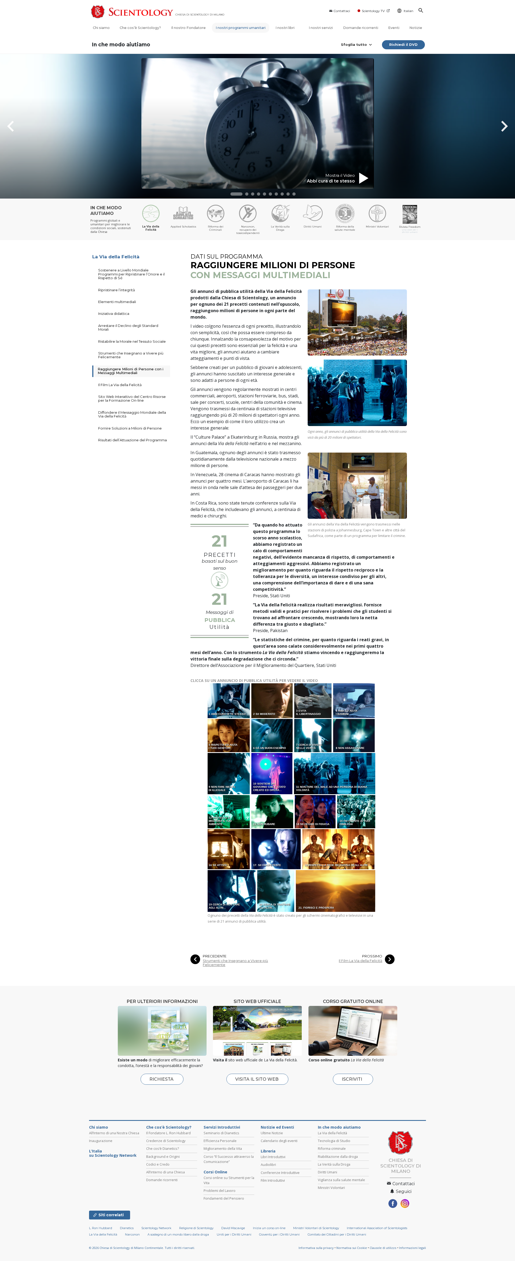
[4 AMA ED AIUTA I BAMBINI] (354, 700)
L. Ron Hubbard (100, 1228)
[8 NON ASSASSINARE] (354, 735)
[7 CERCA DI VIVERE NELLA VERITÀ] (313, 735)
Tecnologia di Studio (334, 1140)
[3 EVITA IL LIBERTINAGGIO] (313, 700)
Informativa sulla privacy (316, 1248)
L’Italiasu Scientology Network (113, 1153)
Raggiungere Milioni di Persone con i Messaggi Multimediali (130, 371)
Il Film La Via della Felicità (360, 961)
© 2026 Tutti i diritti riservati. (142, 1248)
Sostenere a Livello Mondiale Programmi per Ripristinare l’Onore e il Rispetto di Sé (131, 274)
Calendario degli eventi (279, 1140)
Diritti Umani (327, 1172)
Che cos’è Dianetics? (162, 1148)
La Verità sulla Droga (334, 1164)
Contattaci (341, 11)
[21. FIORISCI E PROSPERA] (336, 890)
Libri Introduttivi (273, 1156)
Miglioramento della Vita (223, 1148)
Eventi (393, 28)
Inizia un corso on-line (269, 1228)
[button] (236, 194)
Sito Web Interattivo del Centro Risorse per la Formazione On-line (132, 398)
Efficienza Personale (220, 1140)
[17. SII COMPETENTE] (276, 849)
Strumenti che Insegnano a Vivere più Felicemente (235, 963)
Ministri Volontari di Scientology (316, 1228)
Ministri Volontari (331, 1187)
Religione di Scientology (196, 1228)
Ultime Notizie (272, 1133)
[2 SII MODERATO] (272, 700)
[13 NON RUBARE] (272, 811)
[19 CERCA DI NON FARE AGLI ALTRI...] (232, 890)
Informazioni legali (412, 1248)
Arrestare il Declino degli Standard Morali (128, 327)
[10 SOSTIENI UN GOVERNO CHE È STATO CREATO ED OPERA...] (272, 773)
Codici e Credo (158, 1164)
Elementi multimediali (117, 302)
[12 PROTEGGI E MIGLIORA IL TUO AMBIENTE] (229, 811)
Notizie (415, 28)
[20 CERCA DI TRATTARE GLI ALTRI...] (276, 890)
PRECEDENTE (214, 956)
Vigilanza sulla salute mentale (341, 1179)
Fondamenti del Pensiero (224, 1198)
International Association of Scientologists (377, 1228)
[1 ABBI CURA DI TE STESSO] (229, 700)
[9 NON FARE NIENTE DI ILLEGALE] (229, 773)
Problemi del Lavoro (220, 1190)
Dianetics (127, 1228)
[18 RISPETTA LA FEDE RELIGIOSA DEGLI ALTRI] (338, 849)
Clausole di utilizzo (383, 1248)
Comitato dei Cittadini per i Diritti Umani (337, 1234)
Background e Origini (163, 1156)
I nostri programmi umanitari (241, 28)
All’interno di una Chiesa (165, 1172)
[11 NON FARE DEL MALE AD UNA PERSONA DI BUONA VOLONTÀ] (335, 773)
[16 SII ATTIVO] (229, 849)
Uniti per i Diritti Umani (234, 1234)
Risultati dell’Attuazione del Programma (132, 440)
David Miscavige (233, 1228)
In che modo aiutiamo (121, 45)
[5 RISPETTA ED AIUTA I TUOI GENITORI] (229, 735)
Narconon (132, 1234)
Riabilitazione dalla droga (338, 1156)
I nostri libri (285, 28)
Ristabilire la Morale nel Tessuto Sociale (132, 341)
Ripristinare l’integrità (116, 290)
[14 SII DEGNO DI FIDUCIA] (315, 811)
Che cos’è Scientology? (140, 28)
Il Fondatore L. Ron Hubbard (168, 1133)
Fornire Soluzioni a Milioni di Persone (130, 428)
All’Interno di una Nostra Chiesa (114, 1133)
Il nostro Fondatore (188, 28)
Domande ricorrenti (360, 28)
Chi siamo (101, 28)
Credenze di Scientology (165, 1140)
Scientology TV (373, 11)
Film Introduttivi (273, 1180)
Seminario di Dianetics (221, 1133)
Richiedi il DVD (403, 44)
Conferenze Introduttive (280, 1172)
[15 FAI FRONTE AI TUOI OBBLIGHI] (356, 811)
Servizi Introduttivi (222, 1127)
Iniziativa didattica (113, 313)
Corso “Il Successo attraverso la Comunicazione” (229, 1159)
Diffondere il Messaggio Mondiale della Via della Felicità (132, 414)
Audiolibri (268, 1164)
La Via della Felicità (115, 256)
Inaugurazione (100, 1140)
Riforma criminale (332, 1148)
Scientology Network (156, 1228)
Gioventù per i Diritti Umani (279, 1234)
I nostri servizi (321, 28)
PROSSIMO (372, 956)
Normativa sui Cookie (351, 1248)
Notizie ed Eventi (277, 1127)
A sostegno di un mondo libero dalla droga (178, 1234)
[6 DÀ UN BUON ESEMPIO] (272, 735)
